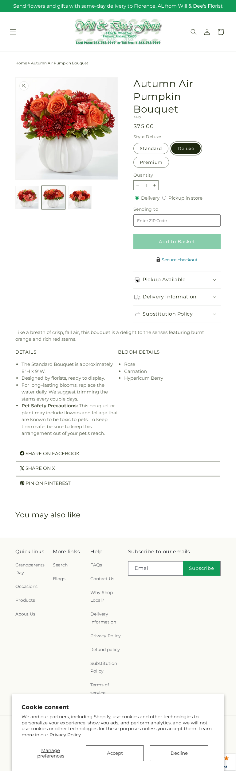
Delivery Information (103, 617)
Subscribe (201, 568)
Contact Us (102, 578)
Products (25, 600)
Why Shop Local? (101, 596)
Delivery (151, 198)
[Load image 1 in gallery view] (27, 197)
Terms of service (99, 688)
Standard (151, 148)
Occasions (26, 586)
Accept (115, 753)
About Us (25, 614)
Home (21, 63)
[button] (13, 32)
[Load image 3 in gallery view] (80, 197)
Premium (151, 162)
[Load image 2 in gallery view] (53, 197)
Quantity (143, 175)
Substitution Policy (103, 667)
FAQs (96, 565)
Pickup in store (185, 198)
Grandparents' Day (30, 568)
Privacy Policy (65, 735)
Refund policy (105, 649)
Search (60, 565)
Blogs (59, 578)
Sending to (155, 209)
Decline (179, 753)
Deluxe (186, 148)
